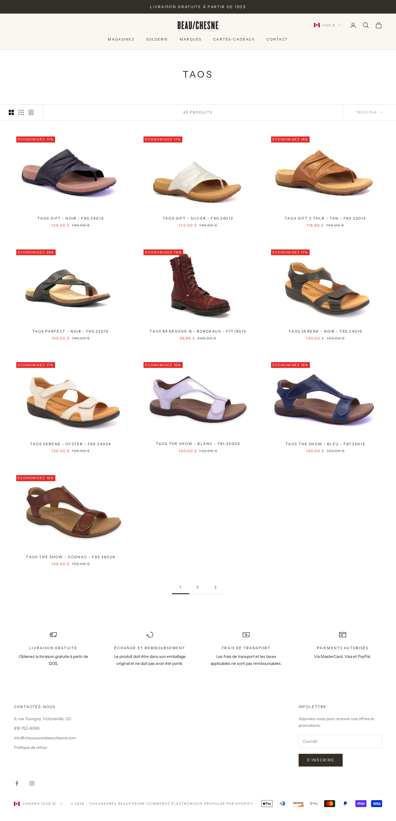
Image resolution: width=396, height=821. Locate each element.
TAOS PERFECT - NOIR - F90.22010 (70, 331)
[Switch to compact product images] (31, 112)
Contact (277, 39)
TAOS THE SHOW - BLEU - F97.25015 (325, 444)
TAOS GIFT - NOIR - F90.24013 (70, 218)
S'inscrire (320, 760)
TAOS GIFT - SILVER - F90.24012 (198, 218)
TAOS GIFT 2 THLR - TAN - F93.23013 (325, 218)
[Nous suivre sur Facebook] (17, 783)
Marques (190, 39)
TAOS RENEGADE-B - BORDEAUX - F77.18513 (198, 331)
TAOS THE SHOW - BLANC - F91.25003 (198, 444)
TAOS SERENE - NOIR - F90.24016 (325, 331)
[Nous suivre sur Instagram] (32, 783)
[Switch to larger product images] (11, 112)
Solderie (157, 39)
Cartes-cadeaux (234, 39)
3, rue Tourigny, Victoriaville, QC (42, 718)
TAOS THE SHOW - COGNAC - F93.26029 (70, 556)
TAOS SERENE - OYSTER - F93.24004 (70, 444)
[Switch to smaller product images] (21, 112)
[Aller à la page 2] (215, 587)
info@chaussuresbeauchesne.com (45, 737)
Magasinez (121, 39)
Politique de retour (31, 747)
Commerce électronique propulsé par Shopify (199, 804)
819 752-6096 (26, 728)
